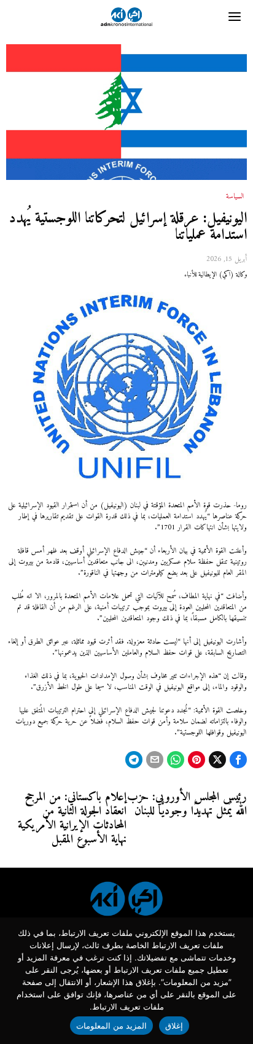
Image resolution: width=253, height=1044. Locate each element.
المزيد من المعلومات (111, 1025)
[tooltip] (238, 759)
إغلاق (174, 1025)
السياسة (235, 197)
